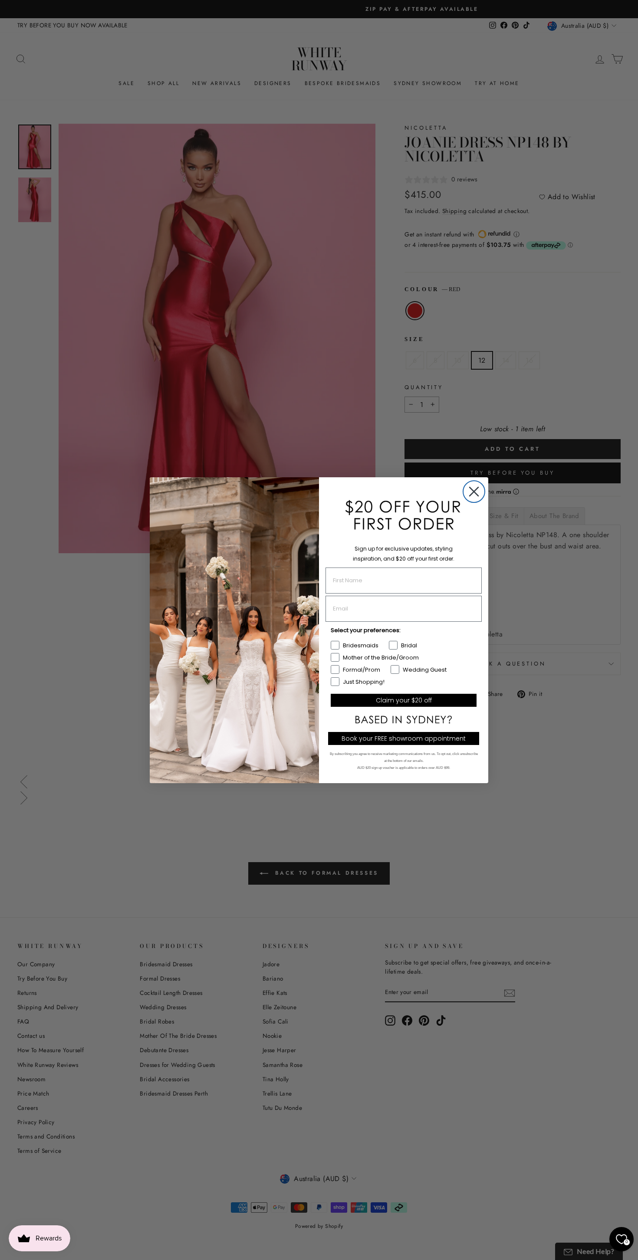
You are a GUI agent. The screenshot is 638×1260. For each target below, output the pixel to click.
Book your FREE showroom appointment (404, 738)
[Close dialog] (474, 491)
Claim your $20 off (404, 700)
